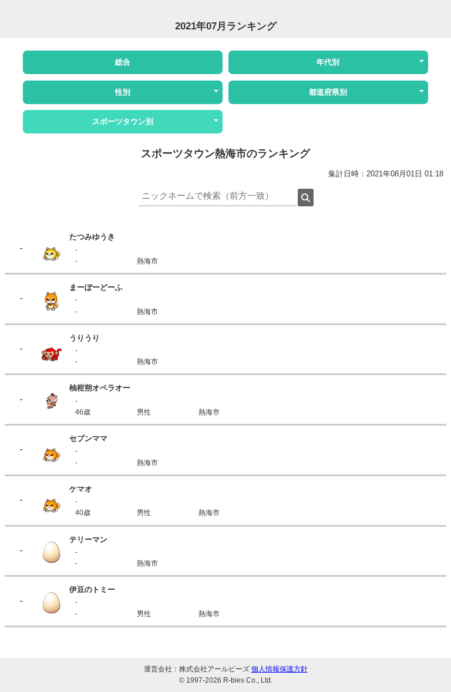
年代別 (328, 62)
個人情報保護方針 (279, 669)
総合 (122, 62)
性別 (122, 92)
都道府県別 (328, 92)
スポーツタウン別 (122, 121)
